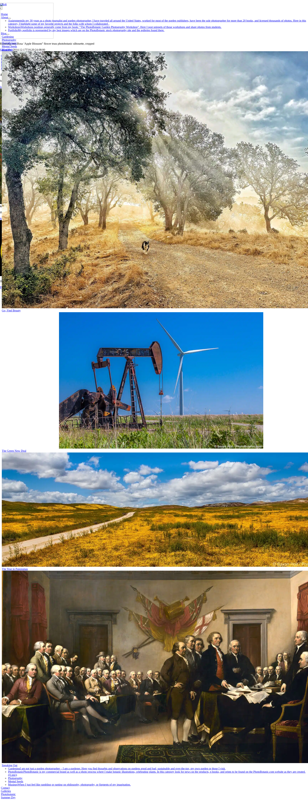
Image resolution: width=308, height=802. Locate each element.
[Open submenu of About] (9, 18)
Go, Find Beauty (11, 310)
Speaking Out (9, 765)
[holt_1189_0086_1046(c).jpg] (161, 447)
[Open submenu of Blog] (7, 34)
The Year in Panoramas (15, 568)
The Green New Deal (14, 450)
